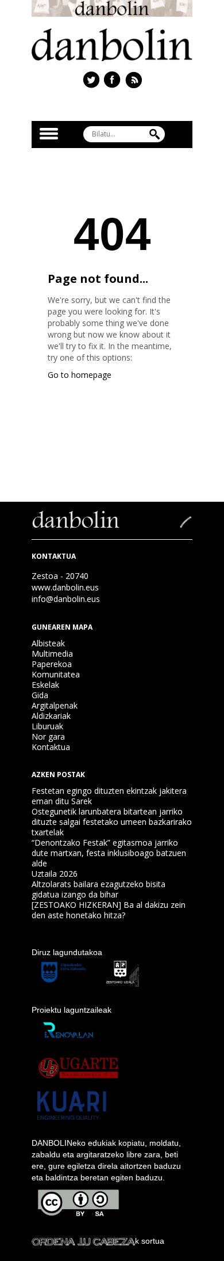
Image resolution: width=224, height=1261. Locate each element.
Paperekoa (52, 663)
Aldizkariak (51, 715)
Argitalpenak (55, 705)
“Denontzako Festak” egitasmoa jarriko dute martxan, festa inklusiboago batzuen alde (109, 853)
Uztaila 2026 (55, 873)
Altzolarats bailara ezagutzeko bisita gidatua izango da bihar (98, 889)
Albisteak (48, 643)
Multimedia (52, 653)
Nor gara (48, 736)
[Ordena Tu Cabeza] (83, 1240)
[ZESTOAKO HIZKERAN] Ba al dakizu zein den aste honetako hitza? (109, 910)
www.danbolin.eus (65, 587)
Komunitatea (56, 674)
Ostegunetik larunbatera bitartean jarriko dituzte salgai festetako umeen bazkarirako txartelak (112, 822)
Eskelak (45, 684)
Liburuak (47, 726)
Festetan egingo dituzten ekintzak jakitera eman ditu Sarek (109, 795)
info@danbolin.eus (66, 598)
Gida (40, 695)
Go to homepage (79, 374)
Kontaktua (51, 746)
